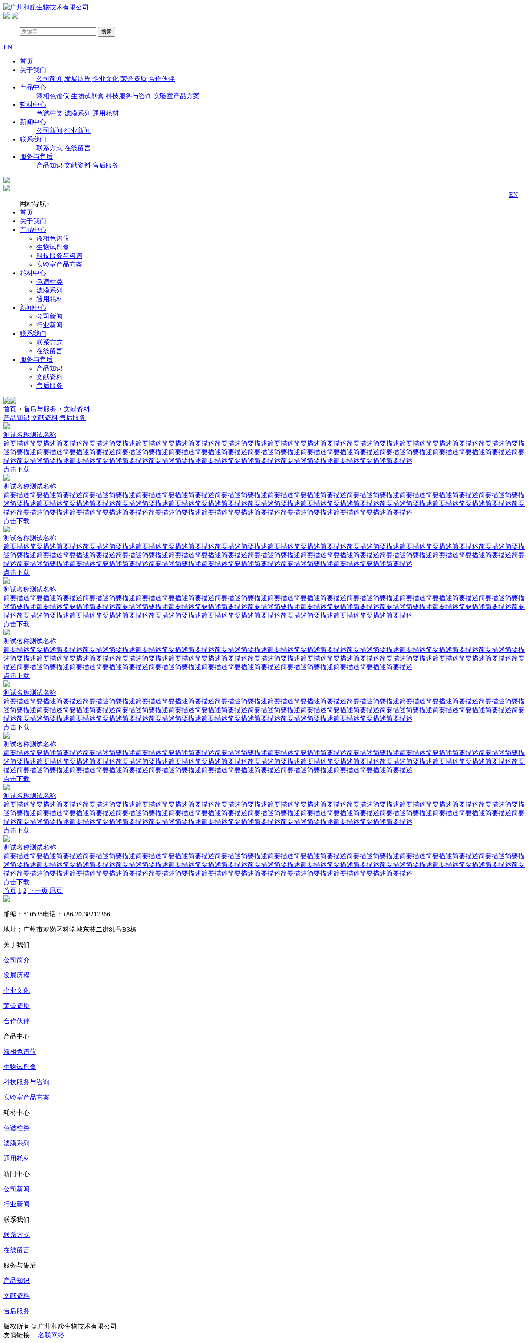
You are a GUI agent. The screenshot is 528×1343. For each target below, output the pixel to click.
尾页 (56, 890)
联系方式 (49, 147)
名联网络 (51, 1334)
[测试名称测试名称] (264, 426)
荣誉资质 (133, 78)
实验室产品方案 (176, 95)
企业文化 (105, 78)
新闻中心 (33, 121)
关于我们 (33, 69)
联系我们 (33, 139)
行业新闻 (77, 130)
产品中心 (33, 87)
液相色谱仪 (52, 95)
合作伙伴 (161, 78)
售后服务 (105, 165)
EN (513, 194)
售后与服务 (40, 409)
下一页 (38, 890)
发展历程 (77, 78)
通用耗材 (105, 113)
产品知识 (49, 165)
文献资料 (77, 165)
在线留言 (77, 147)
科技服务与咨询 (129, 95)
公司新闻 (49, 130)
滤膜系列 (77, 113)
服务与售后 (36, 156)
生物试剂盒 (87, 95)
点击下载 (16, 469)
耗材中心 (33, 104)
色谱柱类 (49, 113)
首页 (26, 61)
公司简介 (49, 78)
